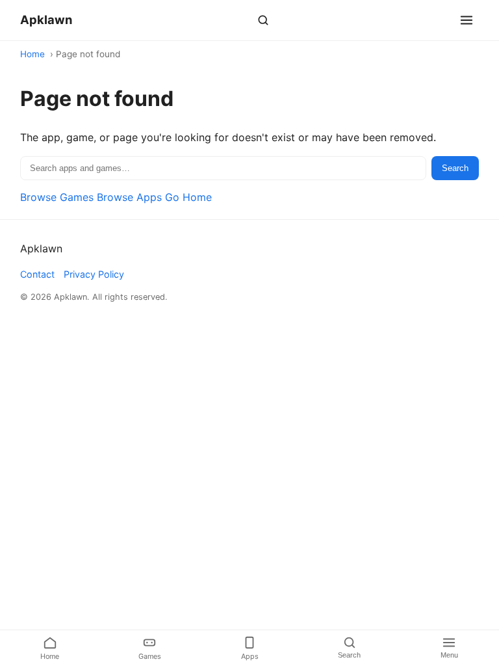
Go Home (188, 197)
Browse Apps (129, 197)
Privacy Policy (94, 274)
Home (32, 54)
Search (455, 168)
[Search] (263, 20)
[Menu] (466, 20)
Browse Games (57, 197)
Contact (37, 274)
